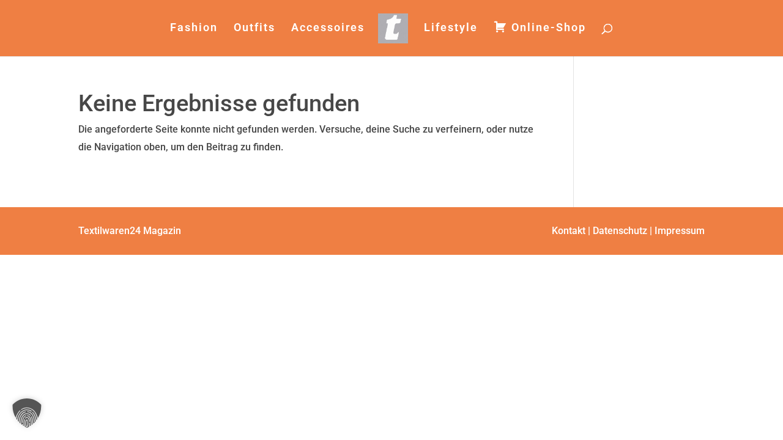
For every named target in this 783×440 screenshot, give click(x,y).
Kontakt (568, 231)
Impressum (680, 231)
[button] (27, 413)
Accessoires (328, 28)
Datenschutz (620, 231)
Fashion (194, 28)
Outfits (254, 28)
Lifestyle (451, 28)
